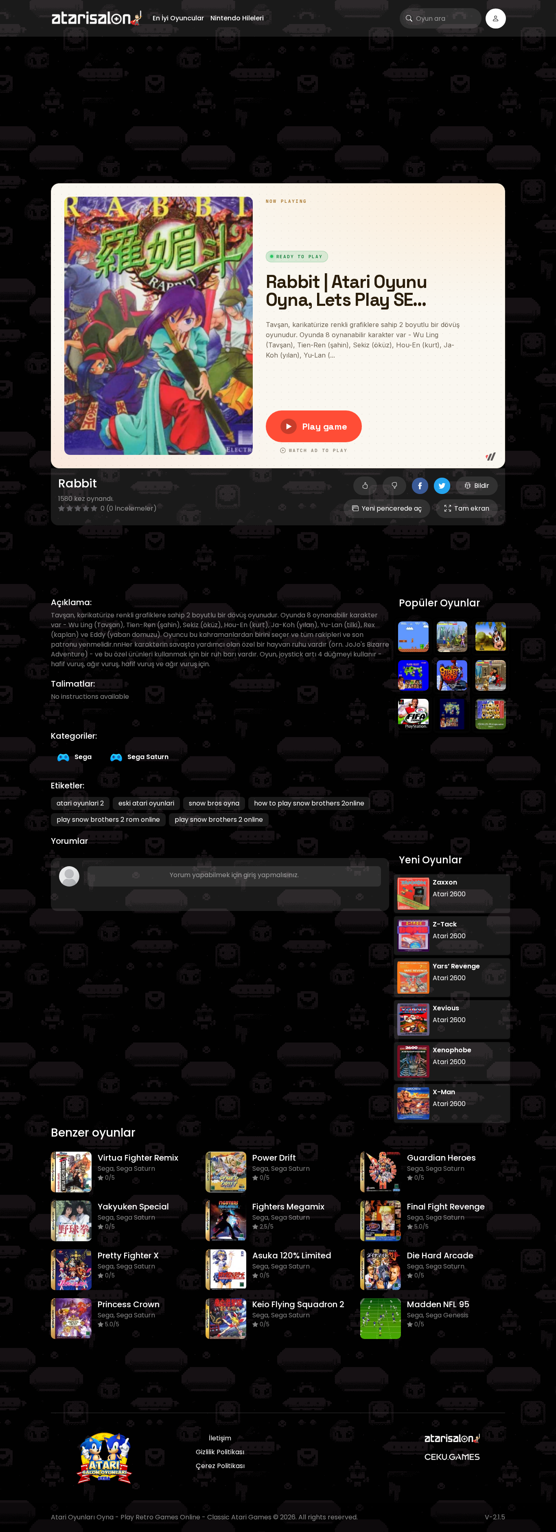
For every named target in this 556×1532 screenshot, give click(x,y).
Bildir (481, 485)
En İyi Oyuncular (178, 18)
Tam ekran (471, 508)
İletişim (220, 1438)
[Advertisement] (278, 110)
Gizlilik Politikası (220, 1452)
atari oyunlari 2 (80, 803)
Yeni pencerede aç (392, 508)
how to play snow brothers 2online (309, 803)
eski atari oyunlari (146, 803)
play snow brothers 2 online (219, 819)
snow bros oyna (214, 803)
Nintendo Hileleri (237, 18)
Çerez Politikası (220, 1466)
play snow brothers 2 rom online (108, 819)
